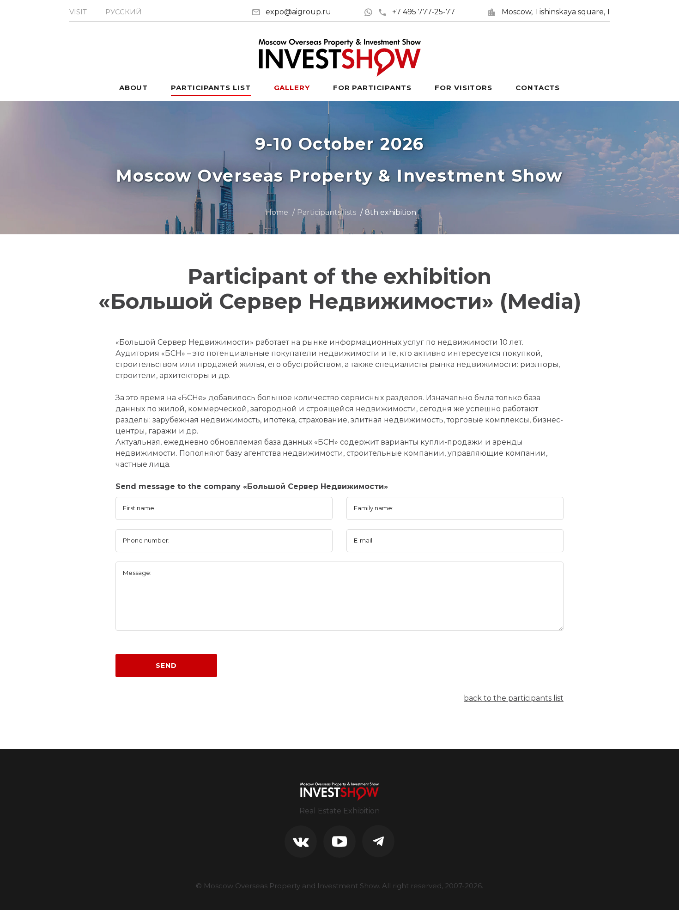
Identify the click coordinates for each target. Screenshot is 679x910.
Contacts (537, 87)
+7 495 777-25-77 (423, 11)
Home (277, 212)
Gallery (292, 87)
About (133, 87)
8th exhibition (390, 212)
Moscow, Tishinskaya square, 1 (556, 11)
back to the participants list (514, 698)
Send (166, 665)
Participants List (210, 87)
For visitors (463, 87)
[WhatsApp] (371, 11)
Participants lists (326, 212)
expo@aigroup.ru (298, 11)
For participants (372, 87)
